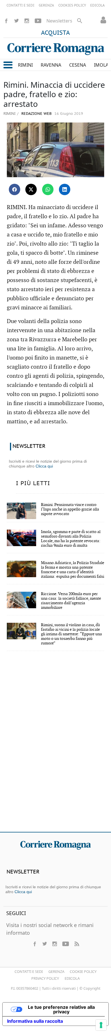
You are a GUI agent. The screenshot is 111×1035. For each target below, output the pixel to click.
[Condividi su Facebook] (14, 189)
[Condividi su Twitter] (31, 189)
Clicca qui (44, 466)
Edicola (72, 978)
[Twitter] (16, 21)
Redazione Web (36, 114)
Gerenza (56, 971)
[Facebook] (6, 21)
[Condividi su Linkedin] (64, 189)
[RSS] (76, 944)
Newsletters (59, 21)
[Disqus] (55, 745)
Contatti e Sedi (29, 971)
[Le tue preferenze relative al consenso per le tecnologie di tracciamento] (101, 1025)
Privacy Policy (45, 978)
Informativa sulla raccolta (35, 1021)
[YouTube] (38, 21)
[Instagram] (27, 21)
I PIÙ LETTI (33, 483)
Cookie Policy (83, 971)
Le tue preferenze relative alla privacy (61, 1009)
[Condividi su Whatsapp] (48, 189)
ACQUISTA (55, 33)
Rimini (9, 113)
